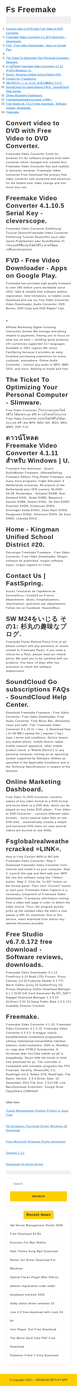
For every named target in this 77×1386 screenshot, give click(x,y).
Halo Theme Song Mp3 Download (34, 1251)
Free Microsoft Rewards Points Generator (36, 1141)
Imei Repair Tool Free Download (33, 1329)
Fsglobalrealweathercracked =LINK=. (29, 99)
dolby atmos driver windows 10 (32, 1303)
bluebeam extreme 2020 (27, 1294)
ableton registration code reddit (32, 1285)
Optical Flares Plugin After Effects (34, 1277)
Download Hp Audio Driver (24, 1164)
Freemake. (13, 112)
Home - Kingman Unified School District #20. (33, 74)
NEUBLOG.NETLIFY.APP (51, 1379)
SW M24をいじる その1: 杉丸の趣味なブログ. (34, 82)
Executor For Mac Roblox (28, 1242)
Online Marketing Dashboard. (24, 95)
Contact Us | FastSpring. (21, 78)
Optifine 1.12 (15, 1152)
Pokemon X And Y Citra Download (34, 1355)
